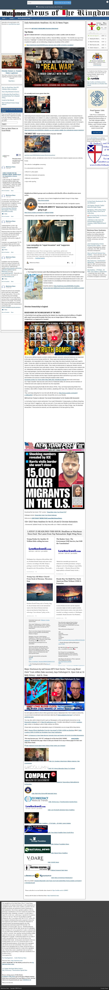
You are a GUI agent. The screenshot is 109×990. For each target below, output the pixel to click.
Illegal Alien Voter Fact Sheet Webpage (46, 515)
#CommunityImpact (6, 208)
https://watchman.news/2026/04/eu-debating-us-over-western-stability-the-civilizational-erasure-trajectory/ (54, 130)
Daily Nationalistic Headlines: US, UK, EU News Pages (46, 23)
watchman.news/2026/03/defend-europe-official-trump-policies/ (40, 155)
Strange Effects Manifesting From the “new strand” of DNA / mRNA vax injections (51, 730)
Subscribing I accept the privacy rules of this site (50, 7)
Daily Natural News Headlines (59, 853)
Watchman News (10, 166)
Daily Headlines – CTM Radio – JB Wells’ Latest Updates (55, 823)
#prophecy (13, 268)
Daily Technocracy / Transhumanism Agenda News (63, 801)
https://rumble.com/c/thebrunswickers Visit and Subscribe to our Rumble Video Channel (97, 83)
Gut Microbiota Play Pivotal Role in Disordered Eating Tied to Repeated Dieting (11, 96)
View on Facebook (5, 190)
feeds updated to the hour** (65, 715)
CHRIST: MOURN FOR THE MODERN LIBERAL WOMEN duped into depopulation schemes (12, 174)
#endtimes (5, 270)
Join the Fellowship (97, 65)
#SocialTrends (13, 209)
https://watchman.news (53, 895)
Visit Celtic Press (97, 132)
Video (5, 213)
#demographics (5, 209)
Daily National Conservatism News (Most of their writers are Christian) (45, 745)
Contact (12, 18)
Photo (5, 249)
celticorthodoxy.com (95, 138)
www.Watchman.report (14, 24)
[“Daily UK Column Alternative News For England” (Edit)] (36, 768)
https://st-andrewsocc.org (48, 722)
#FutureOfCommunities (7, 211)
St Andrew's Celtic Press (8, 976)
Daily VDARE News (53, 862)
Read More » (12, 81)
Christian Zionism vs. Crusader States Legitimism (12, 72)
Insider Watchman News (20, 958)
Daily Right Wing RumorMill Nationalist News (44, 793)
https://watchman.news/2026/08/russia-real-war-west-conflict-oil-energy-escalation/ (49, 45)
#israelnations (17, 307)
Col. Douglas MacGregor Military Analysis (12, 968)
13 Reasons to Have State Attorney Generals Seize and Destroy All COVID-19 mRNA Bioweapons (56, 735)
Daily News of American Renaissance (61, 877)
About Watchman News (24, 18)
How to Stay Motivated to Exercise (10, 91)
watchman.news (29, 717)
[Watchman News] (6, 156)
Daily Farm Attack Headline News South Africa (61, 832)
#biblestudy (11, 270)
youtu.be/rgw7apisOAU (7, 273)
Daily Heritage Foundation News (60, 844)
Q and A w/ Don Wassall (8, 100)
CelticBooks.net (27, 980)
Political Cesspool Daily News (59, 870)
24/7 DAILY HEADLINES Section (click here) (44, 28)
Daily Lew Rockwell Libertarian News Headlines (61, 810)
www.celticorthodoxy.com (8, 276)
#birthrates (14, 208)
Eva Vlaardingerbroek (7, 958)
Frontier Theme (104, 988)
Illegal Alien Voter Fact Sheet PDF (56, 512)
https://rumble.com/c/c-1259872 (60, 890)
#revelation (7, 268)
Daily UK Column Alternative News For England (61, 768)
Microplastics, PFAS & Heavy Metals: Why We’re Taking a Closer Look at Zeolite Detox (96, 211)
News (3, 18)
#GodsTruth (4, 307)
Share (12, 190)
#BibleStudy (5, 271)
